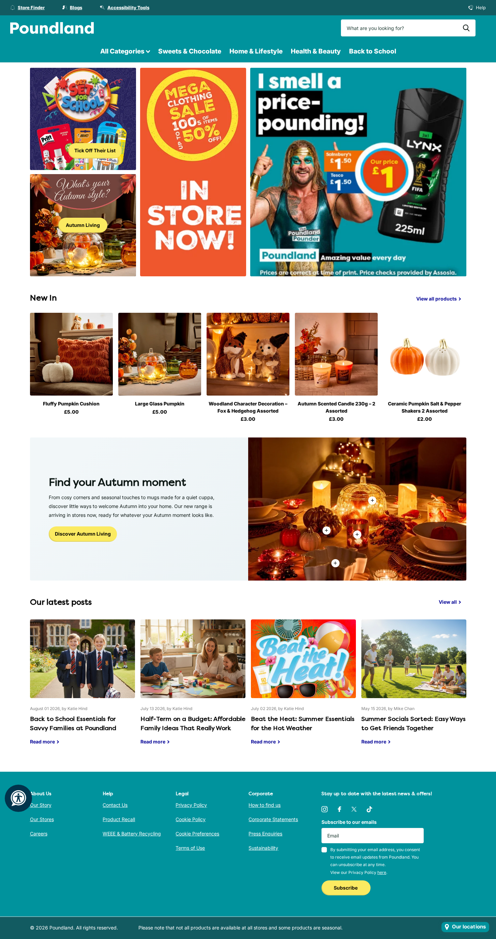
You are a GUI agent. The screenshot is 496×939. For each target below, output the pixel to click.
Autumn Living (83, 225)
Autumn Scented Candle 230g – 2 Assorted (336, 407)
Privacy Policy (191, 805)
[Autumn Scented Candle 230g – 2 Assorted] (336, 354)
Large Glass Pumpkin (159, 403)
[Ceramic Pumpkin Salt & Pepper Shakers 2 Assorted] (424, 354)
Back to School (372, 51)
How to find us (265, 805)
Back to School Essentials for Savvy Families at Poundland (82, 687)
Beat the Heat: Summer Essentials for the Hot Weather (303, 687)
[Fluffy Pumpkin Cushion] (71, 354)
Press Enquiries (265, 833)
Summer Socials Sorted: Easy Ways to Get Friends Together (413, 687)
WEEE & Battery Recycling (132, 833)
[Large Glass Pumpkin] (159, 354)
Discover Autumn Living (83, 534)
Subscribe (346, 888)
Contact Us (115, 805)
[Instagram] (324, 809)
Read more (357, 534)
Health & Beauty (316, 51)
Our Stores (42, 819)
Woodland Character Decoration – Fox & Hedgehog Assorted (248, 407)
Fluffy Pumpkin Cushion (71, 403)
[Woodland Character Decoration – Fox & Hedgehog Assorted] (248, 354)
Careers (38, 833)
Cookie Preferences (197, 833)
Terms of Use (190, 848)
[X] (354, 809)
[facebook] (339, 809)
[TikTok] (369, 809)
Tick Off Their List (95, 150)
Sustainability (263, 848)
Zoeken (466, 27)
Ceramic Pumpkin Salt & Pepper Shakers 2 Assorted (424, 407)
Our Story (40, 805)
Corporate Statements (273, 819)
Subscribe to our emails (349, 822)
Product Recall (119, 819)
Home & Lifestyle (256, 51)
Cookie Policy (191, 819)
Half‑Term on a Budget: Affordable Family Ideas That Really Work (192, 687)
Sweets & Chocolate (189, 51)
